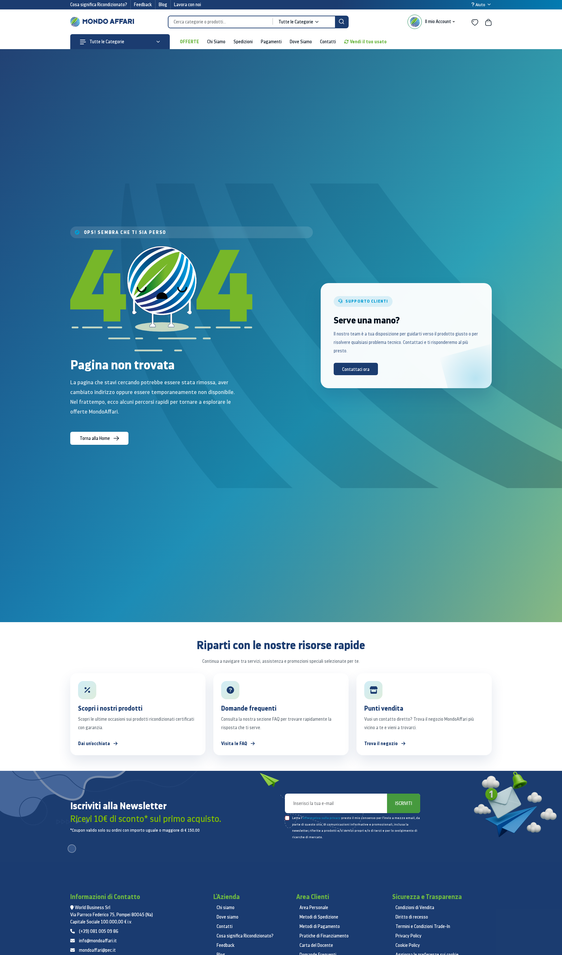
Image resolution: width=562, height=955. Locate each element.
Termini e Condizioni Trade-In (422, 926)
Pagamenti (271, 42)
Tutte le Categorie (106, 42)
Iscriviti (403, 803)
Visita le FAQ (234, 743)
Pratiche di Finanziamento (324, 936)
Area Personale (314, 907)
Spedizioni (243, 42)
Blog (163, 4)
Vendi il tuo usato (368, 41)
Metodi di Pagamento (320, 926)
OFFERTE (189, 41)
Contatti (328, 42)
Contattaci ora (355, 369)
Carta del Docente (316, 945)
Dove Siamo (301, 42)
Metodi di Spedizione (319, 917)
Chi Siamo (216, 42)
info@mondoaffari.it (98, 941)
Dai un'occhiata (94, 743)
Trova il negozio (381, 743)
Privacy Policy (408, 936)
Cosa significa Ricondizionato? (98, 4)
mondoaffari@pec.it (97, 950)
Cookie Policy (407, 945)
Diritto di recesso (411, 917)
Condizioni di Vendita (414, 907)
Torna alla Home (95, 438)
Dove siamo (227, 917)
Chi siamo (225, 907)
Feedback (143, 4)
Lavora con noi (187, 4)
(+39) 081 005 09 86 (98, 931)
